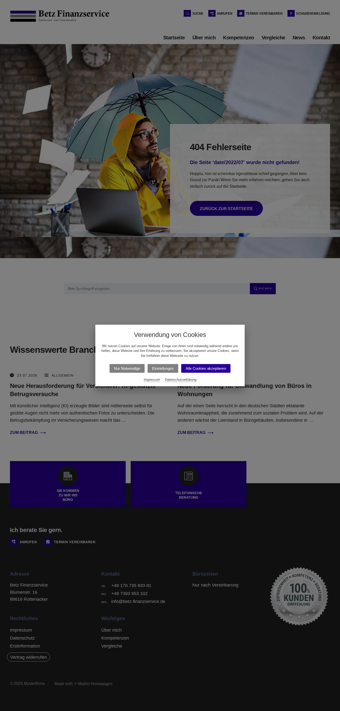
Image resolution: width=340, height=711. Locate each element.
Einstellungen (163, 368)
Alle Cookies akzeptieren (206, 368)
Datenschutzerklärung (180, 380)
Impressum (152, 380)
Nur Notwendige (127, 368)
